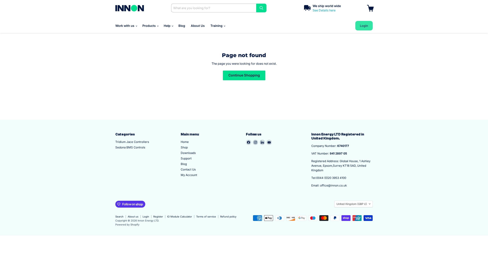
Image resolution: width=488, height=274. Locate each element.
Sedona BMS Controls (130, 147)
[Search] (261, 8)
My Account (189, 175)
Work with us (125, 26)
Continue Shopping (244, 75)
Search (119, 216)
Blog (181, 26)
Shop (184, 147)
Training (216, 26)
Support (186, 158)
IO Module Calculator (179, 216)
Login (146, 216)
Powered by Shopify (127, 224)
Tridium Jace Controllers (132, 142)
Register (158, 216)
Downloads (188, 153)
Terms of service (206, 216)
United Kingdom (351, 204)
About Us (198, 26)
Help (167, 26)
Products (149, 26)
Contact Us (188, 169)
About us (133, 216)
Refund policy (228, 216)
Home (185, 142)
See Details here (324, 10)
